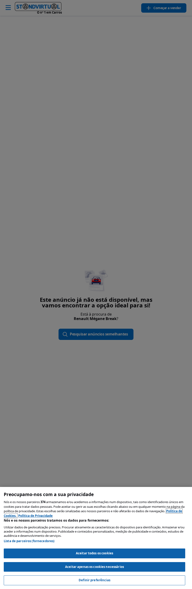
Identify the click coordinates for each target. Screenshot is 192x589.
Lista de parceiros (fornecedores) (29, 541)
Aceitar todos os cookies (94, 553)
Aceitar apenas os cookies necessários (94, 567)
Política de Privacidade (35, 516)
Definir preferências (94, 580)
